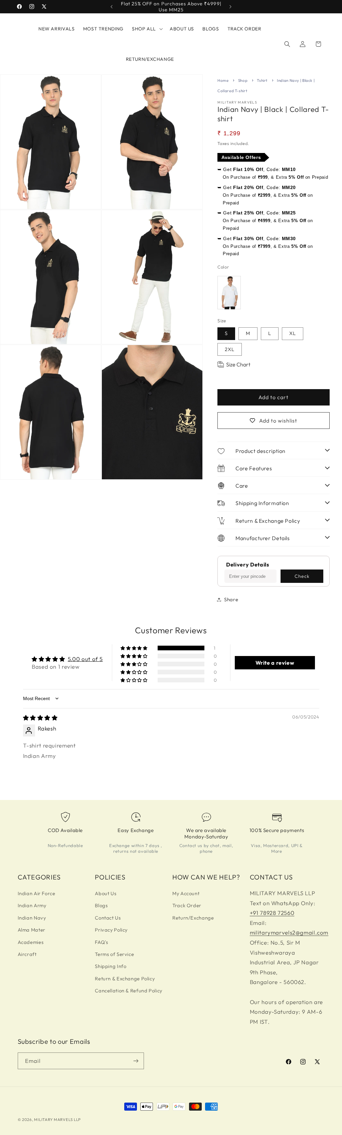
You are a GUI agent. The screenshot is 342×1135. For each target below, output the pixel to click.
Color (223, 267)
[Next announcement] (230, 6)
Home (223, 80)
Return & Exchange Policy (125, 978)
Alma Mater (31, 930)
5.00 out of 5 (85, 658)
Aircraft (27, 954)
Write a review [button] (275, 662)
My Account (185, 893)
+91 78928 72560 (272, 912)
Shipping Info (110, 966)
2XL (229, 349)
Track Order (186, 905)
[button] (146, 28)
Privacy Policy (111, 930)
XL (292, 333)
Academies (31, 942)
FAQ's (101, 942)
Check (302, 576)
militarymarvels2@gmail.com (289, 932)
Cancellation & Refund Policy (128, 990)
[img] (40, 717)
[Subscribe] (135, 1060)
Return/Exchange (193, 918)
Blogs (101, 905)
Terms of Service (114, 954)
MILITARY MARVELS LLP (57, 1119)
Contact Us (108, 918)
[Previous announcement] (111, 6)
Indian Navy (32, 918)
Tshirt (262, 80)
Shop (243, 80)
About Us (105, 893)
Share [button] (231, 599)
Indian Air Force (36, 893)
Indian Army (32, 905)
